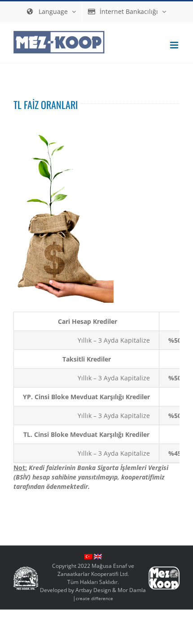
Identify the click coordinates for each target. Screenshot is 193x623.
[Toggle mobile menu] (175, 45)
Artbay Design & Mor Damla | (109, 594)
